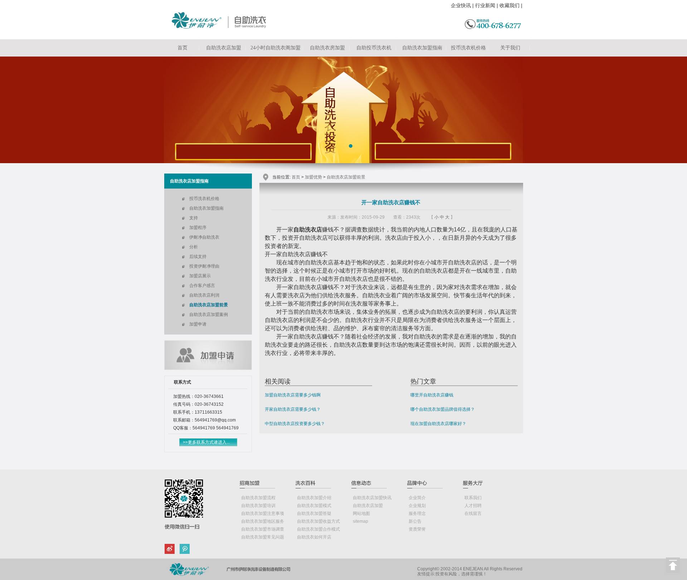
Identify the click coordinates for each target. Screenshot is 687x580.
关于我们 (510, 47)
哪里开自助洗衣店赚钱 (431, 395)
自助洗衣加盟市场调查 (262, 529)
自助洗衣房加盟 (327, 47)
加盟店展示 (200, 275)
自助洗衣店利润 (204, 295)
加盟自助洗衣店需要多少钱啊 (293, 395)
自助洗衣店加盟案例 (208, 314)
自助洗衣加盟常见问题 (262, 537)
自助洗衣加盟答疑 (314, 513)
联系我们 (473, 497)
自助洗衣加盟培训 (258, 505)
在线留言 (473, 513)
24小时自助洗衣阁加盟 (275, 47)
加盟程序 (197, 227)
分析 (193, 246)
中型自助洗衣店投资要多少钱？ (295, 423)
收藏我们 (510, 5)
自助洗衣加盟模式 (314, 505)
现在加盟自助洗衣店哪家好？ (438, 423)
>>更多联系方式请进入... (206, 442)
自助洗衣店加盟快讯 (372, 497)
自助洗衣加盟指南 (422, 47)
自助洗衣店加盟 (223, 47)
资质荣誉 (417, 529)
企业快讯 (461, 5)
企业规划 (417, 505)
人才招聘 (473, 505)
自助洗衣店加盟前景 (208, 304)
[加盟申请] (208, 368)
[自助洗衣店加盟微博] (171, 550)
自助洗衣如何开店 (314, 537)
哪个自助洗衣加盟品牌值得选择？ (442, 409)
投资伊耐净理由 (204, 266)
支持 (193, 217)
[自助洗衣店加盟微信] (183, 550)
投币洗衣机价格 (468, 47)
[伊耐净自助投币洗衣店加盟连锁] (221, 27)
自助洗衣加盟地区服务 (262, 521)
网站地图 (361, 513)
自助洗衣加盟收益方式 (318, 521)
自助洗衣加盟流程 (258, 497)
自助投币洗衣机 (373, 47)
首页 (182, 47)
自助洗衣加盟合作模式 (318, 529)
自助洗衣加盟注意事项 (262, 513)
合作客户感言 (202, 285)
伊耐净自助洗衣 (204, 237)
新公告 (415, 521)
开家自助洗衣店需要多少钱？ (293, 409)
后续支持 (197, 256)
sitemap (360, 521)
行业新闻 (485, 5)
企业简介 (417, 497)
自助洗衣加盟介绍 (314, 497)
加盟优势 (313, 177)
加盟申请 (197, 324)
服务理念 (417, 513)
